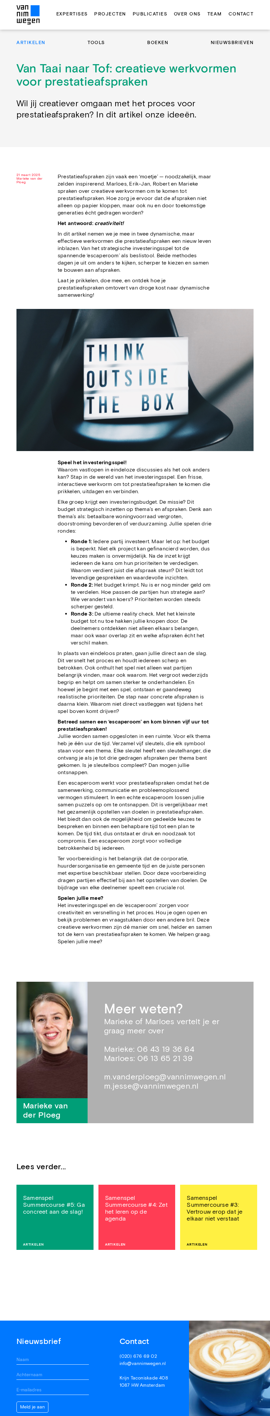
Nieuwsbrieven (232, 43)
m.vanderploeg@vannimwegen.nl (165, 1077)
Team (214, 14)
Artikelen (30, 43)
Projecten (110, 14)
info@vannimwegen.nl (143, 1364)
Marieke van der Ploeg (29, 181)
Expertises (72, 14)
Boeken (157, 43)
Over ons (187, 14)
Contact (241, 14)
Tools (96, 43)
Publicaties (150, 14)
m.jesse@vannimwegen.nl (151, 1086)
